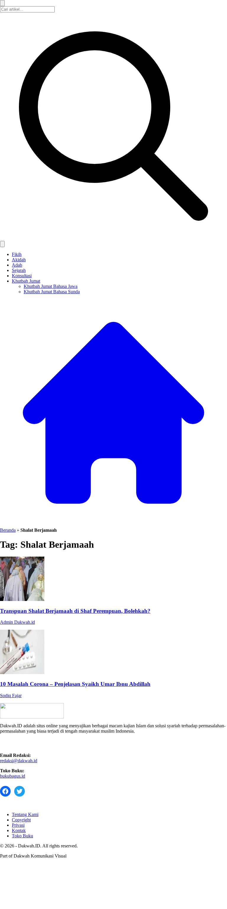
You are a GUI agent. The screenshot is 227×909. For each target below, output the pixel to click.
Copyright (21, 819)
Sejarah (19, 270)
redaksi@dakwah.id (18, 760)
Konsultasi (22, 275)
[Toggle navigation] (2, 3)
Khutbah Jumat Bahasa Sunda (52, 291)
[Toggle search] (2, 244)
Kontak (19, 830)
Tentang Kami (25, 814)
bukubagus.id (12, 776)
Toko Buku (22, 835)
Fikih (17, 254)
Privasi (18, 825)
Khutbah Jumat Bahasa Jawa (50, 286)
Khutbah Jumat (26, 280)
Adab (17, 264)
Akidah (19, 259)
